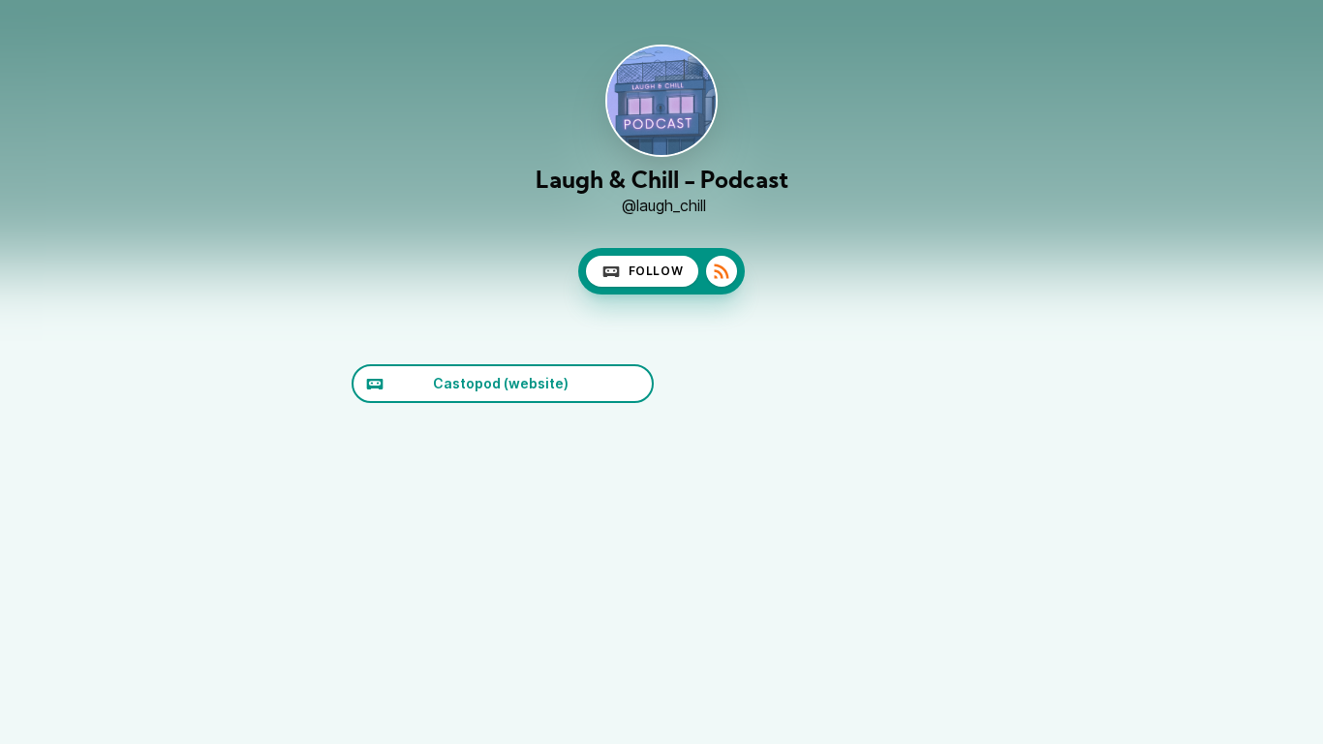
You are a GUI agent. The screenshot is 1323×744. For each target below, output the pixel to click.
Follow (656, 271)
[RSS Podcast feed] (721, 271)
